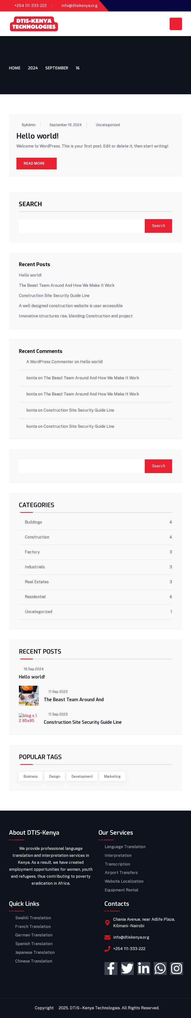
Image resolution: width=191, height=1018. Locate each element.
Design (54, 776)
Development (82, 776)
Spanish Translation (33, 944)
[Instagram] (176, 968)
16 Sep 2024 (34, 669)
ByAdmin (29, 125)
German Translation (33, 935)
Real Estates (37, 582)
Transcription (117, 864)
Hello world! (37, 136)
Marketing (112, 776)
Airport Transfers (121, 873)
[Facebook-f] (110, 968)
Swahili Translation (33, 918)
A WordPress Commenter (50, 361)
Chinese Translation (33, 961)
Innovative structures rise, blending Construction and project (76, 316)
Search (30, 204)
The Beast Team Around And (74, 700)
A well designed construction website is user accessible (71, 305)
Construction (37, 537)
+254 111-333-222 (30, 5)
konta (31, 378)
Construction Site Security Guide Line (54, 295)
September (56, 68)
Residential (35, 597)
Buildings (33, 522)
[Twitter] (127, 968)
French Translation (33, 926)
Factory (32, 552)
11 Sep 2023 (58, 692)
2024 (33, 68)
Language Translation (125, 847)
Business (30, 776)
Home (14, 68)
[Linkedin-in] (143, 968)
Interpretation (118, 855)
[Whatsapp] (160, 968)
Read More (34, 163)
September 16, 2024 (65, 125)
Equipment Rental (121, 890)
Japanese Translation (35, 952)
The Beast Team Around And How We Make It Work (66, 285)
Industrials (35, 567)
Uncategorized (108, 125)
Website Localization (124, 881)
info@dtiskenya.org (79, 5)
